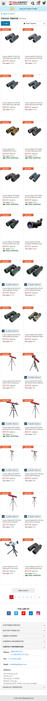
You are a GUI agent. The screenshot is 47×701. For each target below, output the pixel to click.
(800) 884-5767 (17, 651)
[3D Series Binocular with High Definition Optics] (12, 38)
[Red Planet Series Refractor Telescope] (12, 409)
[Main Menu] (3, 3)
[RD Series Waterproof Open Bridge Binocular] (12, 270)
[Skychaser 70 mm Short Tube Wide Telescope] (12, 548)
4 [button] (23, 597)
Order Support (10, 636)
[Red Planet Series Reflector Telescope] (34, 363)
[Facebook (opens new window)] (9, 613)
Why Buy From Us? (11, 630)
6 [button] (31, 597)
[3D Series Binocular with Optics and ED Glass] (34, 131)
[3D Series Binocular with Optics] (12, 131)
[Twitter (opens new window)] (16, 613)
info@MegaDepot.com (18, 664)
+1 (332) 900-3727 (18, 654)
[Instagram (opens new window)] (38, 613)
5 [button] (27, 597)
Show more (22, 590)
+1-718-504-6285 (14, 659)
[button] (39, 597)
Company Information (13, 641)
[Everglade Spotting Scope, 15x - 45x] (34, 224)
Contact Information (13, 647)
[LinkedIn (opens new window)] (31, 613)
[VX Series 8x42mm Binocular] (34, 548)
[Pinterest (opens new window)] (23, 613)
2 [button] (15, 597)
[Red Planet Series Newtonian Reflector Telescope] (12, 363)
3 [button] (19, 597)
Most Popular (31, 23)
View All (22, 9)
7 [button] (35, 597)
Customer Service (11, 625)
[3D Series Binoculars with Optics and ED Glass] (12, 224)
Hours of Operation (12, 687)
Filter (6, 23)
